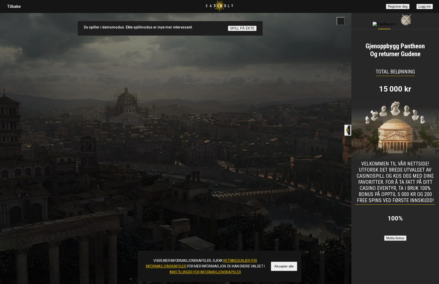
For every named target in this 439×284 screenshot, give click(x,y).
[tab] (384, 20)
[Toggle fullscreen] (341, 21)
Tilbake (14, 6)
